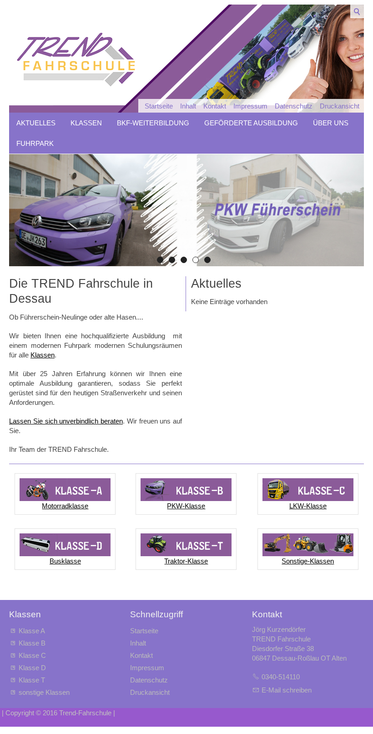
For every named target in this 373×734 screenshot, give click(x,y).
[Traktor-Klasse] (186, 544)
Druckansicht (339, 106)
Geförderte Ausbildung (251, 123)
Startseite (159, 106)
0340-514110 (281, 677)
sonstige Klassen (44, 692)
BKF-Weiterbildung (153, 123)
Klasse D (32, 668)
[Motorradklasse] (65, 489)
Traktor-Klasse (186, 561)
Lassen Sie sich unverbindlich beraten (66, 421)
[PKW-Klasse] (186, 489)
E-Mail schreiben (287, 690)
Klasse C (32, 655)
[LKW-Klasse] (307, 489)
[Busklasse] (65, 544)
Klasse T (32, 680)
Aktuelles (35, 123)
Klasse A (32, 631)
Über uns (330, 123)
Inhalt (188, 106)
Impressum (250, 106)
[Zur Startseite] (75, 61)
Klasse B (32, 643)
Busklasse (65, 561)
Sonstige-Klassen (308, 561)
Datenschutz (294, 106)
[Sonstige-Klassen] (307, 544)
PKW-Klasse (186, 506)
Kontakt (214, 106)
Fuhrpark (35, 143)
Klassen (86, 123)
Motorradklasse (65, 506)
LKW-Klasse (308, 506)
